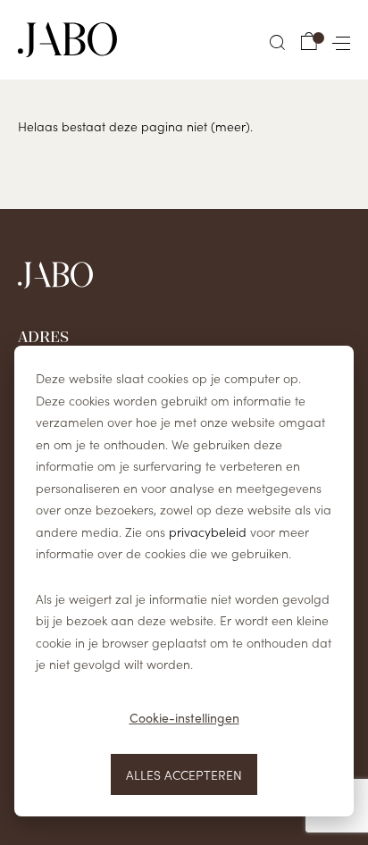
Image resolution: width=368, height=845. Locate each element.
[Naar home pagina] (67, 39)
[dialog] (184, 581)
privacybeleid (208, 531)
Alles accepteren (184, 774)
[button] (278, 42)
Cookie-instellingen (184, 717)
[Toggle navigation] (337, 39)
